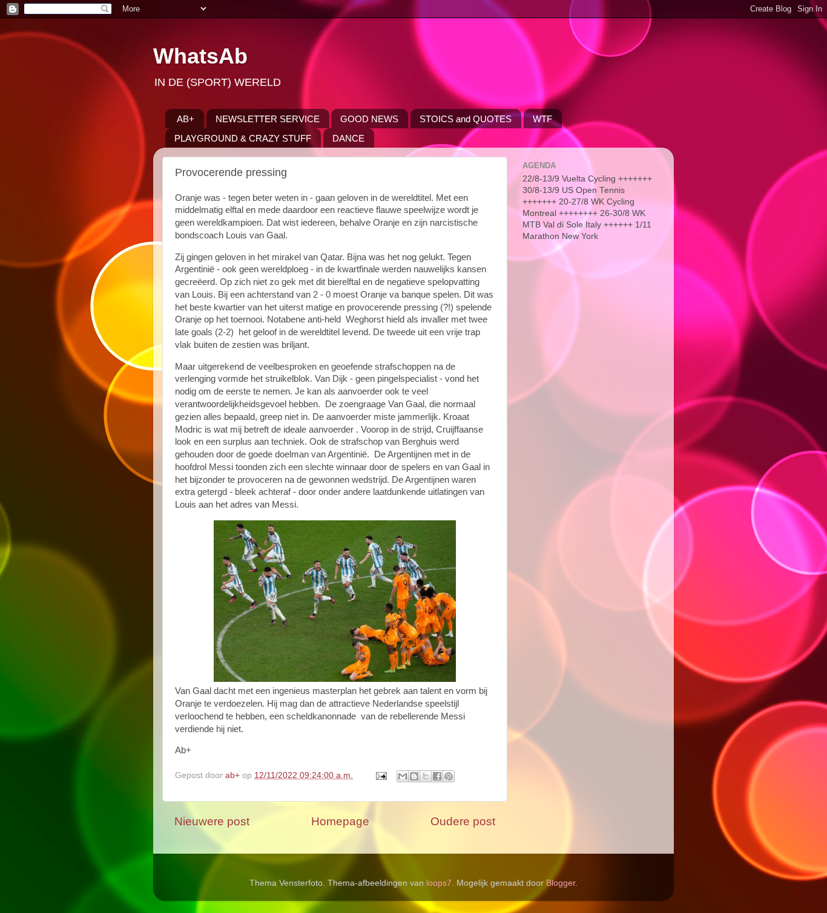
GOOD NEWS (369, 119)
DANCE (348, 138)
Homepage (340, 821)
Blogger (560, 883)
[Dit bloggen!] (414, 776)
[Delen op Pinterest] (449, 776)
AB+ (185, 119)
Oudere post (462, 821)
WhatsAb (200, 56)
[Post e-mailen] (380, 775)
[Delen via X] (426, 776)
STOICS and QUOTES (466, 119)
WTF (542, 119)
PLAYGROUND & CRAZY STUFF (242, 138)
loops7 (439, 883)
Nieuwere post (211, 821)
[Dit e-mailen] (403, 776)
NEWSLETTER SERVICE (268, 119)
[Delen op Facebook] (437, 776)
